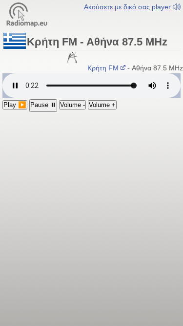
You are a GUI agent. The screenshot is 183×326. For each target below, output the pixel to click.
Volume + (102, 105)
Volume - (72, 105)
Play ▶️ (14, 105)
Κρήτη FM (102, 68)
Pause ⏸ (43, 105)
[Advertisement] (91, 170)
